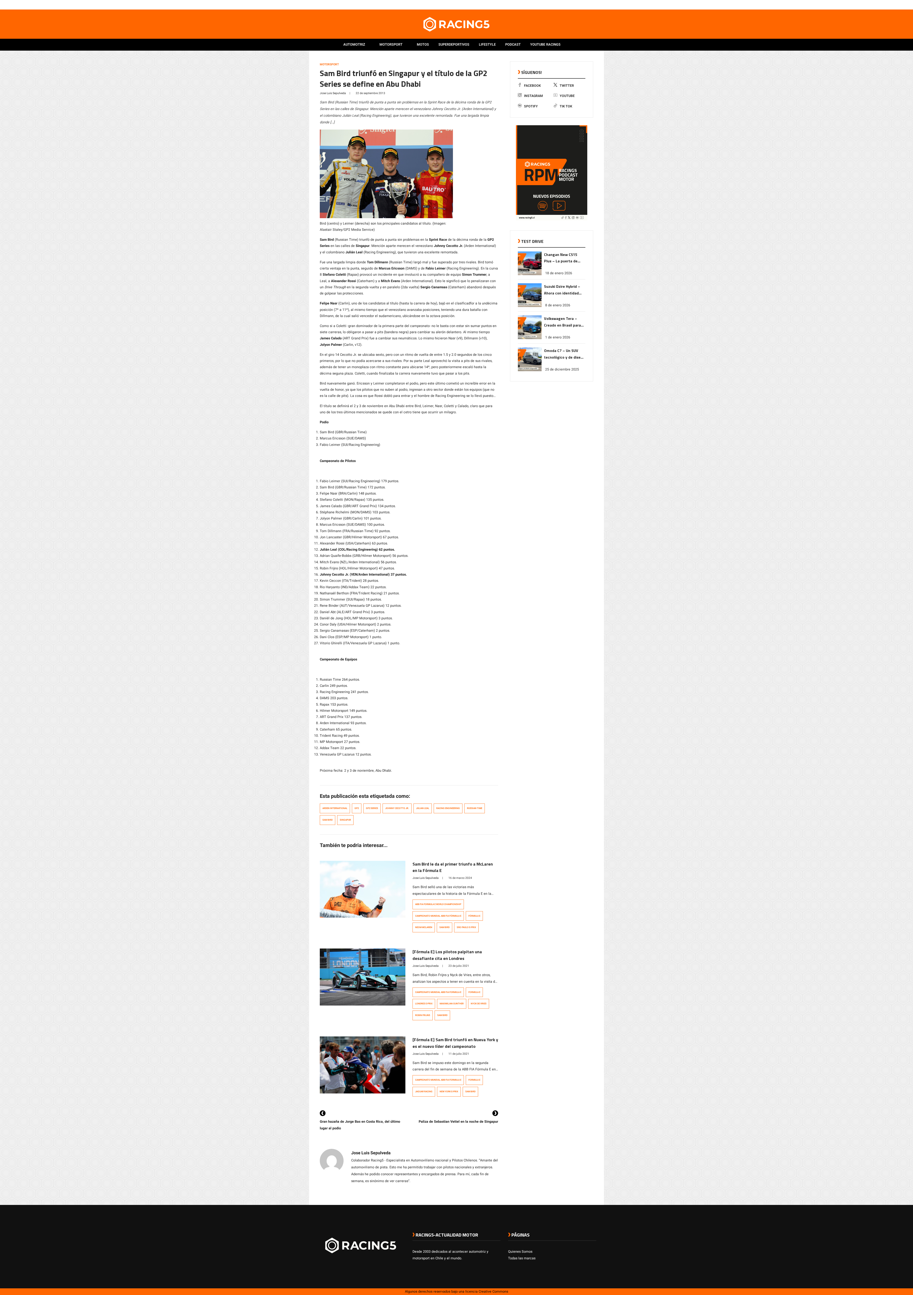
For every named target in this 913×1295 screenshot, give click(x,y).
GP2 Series (372, 808)
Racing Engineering (448, 808)
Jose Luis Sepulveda (333, 93)
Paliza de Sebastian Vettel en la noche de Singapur (458, 1121)
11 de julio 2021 (458, 1054)
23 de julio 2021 (458, 966)
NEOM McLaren (423, 927)
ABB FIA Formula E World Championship (438, 904)
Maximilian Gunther (452, 1003)
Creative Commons (493, 1291)
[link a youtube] (584, 4)
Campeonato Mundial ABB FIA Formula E (438, 992)
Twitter (567, 85)
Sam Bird (327, 820)
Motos (423, 44)
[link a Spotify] (589, 4)
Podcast (513, 44)
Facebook (532, 85)
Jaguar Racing (423, 1091)
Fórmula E (474, 916)
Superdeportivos (453, 44)
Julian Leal (422, 808)
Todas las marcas (521, 1258)
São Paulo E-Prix (466, 927)
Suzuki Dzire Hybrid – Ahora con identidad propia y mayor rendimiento (562, 290)
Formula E (474, 992)
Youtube (567, 95)
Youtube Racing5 (545, 44)
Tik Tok (566, 106)
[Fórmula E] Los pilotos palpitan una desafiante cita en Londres (447, 955)
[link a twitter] (575, 4)
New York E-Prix (449, 1091)
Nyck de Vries (478, 1003)
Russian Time (474, 808)
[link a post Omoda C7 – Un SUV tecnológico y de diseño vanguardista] (530, 370)
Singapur (345, 820)
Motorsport (391, 44)
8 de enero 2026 (557, 305)
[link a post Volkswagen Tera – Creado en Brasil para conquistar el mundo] (530, 338)
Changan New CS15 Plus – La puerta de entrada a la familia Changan (561, 258)
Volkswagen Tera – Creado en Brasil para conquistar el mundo (562, 322)
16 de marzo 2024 (460, 878)
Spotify (531, 106)
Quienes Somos (520, 1251)
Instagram (533, 95)
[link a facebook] (570, 4)
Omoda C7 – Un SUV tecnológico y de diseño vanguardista (564, 354)
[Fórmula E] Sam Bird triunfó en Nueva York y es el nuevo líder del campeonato (455, 1042)
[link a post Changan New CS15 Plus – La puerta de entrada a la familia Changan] (530, 274)
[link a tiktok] (594, 4)
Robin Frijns (422, 1015)
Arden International (334, 808)
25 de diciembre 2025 (562, 369)
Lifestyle (487, 44)
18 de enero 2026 (558, 273)
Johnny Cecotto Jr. (397, 808)
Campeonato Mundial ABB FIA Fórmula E (438, 916)
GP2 (357, 808)
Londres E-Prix (423, 1003)
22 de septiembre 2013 (370, 93)
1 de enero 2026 (557, 337)
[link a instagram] (579, 4)
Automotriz (354, 44)
